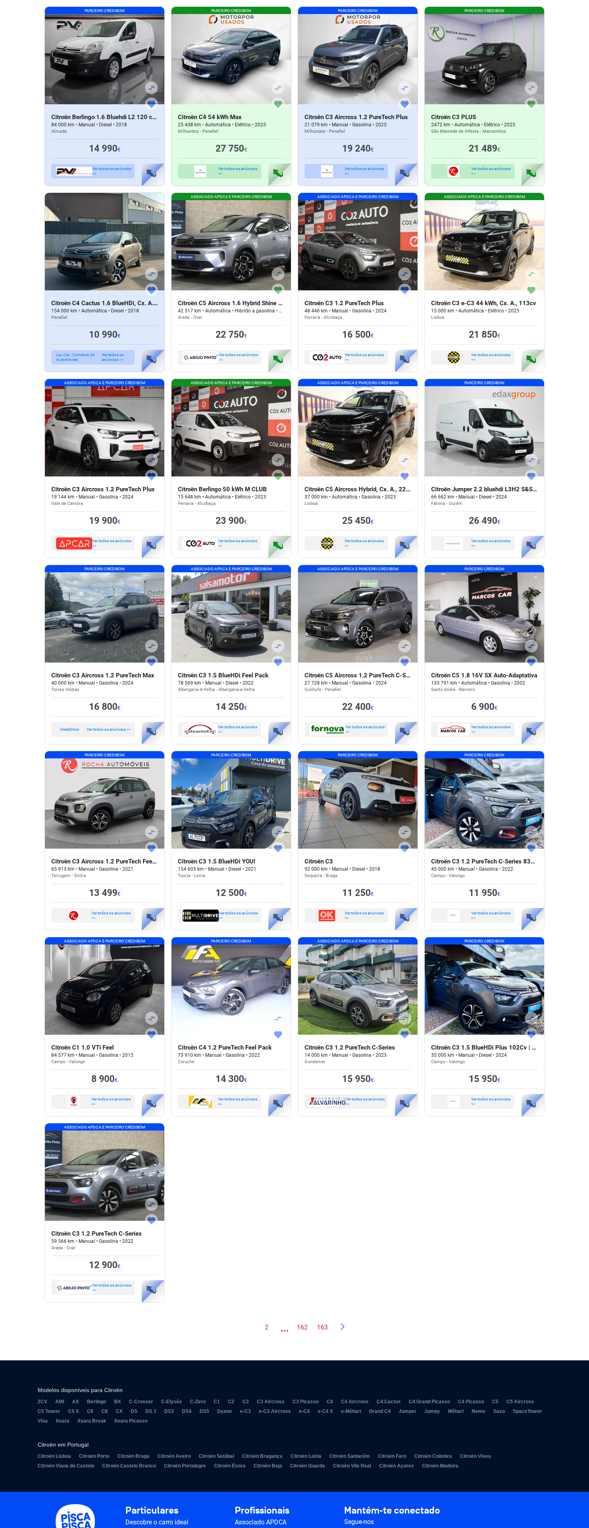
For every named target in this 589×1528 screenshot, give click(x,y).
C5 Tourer (49, 1411)
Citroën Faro (392, 1456)
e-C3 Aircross (275, 1411)
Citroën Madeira (440, 1466)
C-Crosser (141, 1401)
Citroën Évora (230, 1466)
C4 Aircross (355, 1401)
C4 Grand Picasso (429, 1401)
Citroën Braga (133, 1456)
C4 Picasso (471, 1401)
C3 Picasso (305, 1401)
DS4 (187, 1411)
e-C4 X (325, 1411)
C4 (330, 1401)
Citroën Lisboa (54, 1456)
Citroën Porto (94, 1456)
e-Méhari (351, 1411)
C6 (90, 1411)
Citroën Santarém (349, 1456)
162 (302, 1327)
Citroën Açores (396, 1466)
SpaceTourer (527, 1411)
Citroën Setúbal (216, 1456)
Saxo (499, 1411)
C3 (245, 1401)
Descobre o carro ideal (156, 1522)
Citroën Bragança (262, 1456)
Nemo (478, 1411)
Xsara (62, 1421)
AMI (59, 1401)
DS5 (204, 1411)
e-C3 (245, 1411)
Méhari (456, 1411)
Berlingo (96, 1401)
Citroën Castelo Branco (129, 1466)
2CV (42, 1401)
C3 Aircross (270, 1401)
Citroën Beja (268, 1466)
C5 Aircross (520, 1401)
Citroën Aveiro (174, 1456)
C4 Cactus (389, 1401)
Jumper (407, 1411)
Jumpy (432, 1411)
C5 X (73, 1411)
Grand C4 (380, 1411)
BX (117, 1401)
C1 (217, 1401)
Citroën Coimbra (433, 1456)
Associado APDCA (260, 1522)
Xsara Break (91, 1421)
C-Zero (198, 1401)
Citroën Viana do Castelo (66, 1466)
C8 (104, 1411)
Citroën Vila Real (352, 1466)
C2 (231, 1401)
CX (119, 1411)
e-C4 (304, 1411)
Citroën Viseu (475, 1456)
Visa (43, 1421)
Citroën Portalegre (185, 1466)
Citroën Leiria (305, 1456)
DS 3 (150, 1411)
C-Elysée (171, 1401)
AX (75, 1401)
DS (134, 1411)
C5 (495, 1401)
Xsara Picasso (130, 1421)
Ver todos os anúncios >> (111, 171)
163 (322, 1327)
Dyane (224, 1411)
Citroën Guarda (307, 1466)
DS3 (169, 1411)
